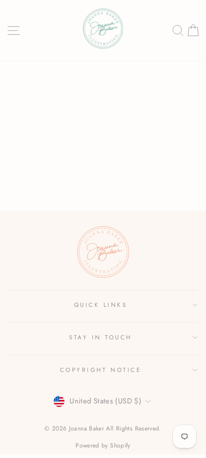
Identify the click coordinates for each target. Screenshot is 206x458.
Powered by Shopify (103, 445)
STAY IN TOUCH (100, 337)
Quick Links (101, 304)
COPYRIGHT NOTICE (101, 369)
